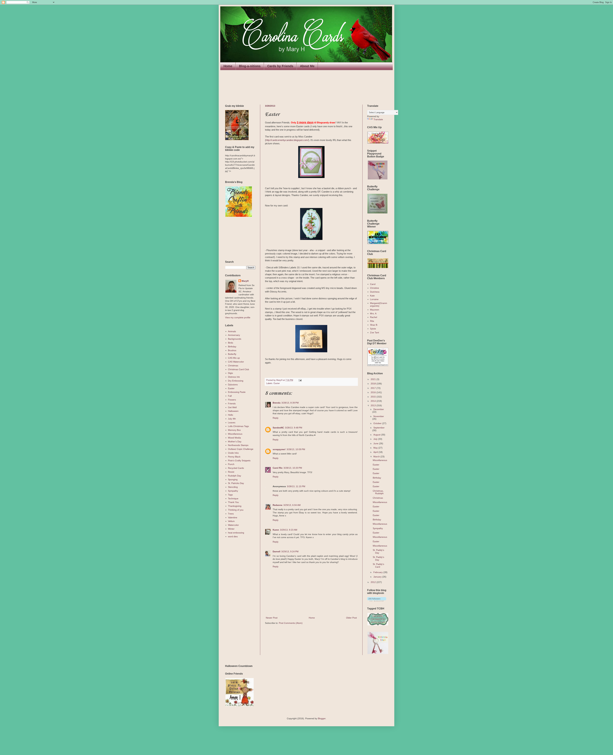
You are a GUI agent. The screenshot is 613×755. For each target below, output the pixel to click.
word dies (233, 536)
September (379, 427)
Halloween (233, 411)
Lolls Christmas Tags (238, 426)
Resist (231, 472)
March (376, 456)
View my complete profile (237, 317)
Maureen (374, 309)
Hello (230, 415)
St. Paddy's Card (378, 565)
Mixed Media (234, 437)
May (375, 447)
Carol (372, 284)
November (378, 416)
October (377, 423)
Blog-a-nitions (250, 66)
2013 (373, 405)
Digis (230, 373)
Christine (374, 288)
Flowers (232, 399)
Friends (232, 403)
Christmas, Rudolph (378, 492)
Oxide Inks (233, 453)
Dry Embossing (235, 380)
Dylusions (233, 384)
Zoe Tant (374, 332)
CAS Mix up (234, 358)
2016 (373, 392)
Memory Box (234, 430)
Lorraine (374, 299)
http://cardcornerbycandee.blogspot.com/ (287, 140)
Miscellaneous (235, 434)
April (375, 452)
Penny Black (234, 456)
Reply (275, 418)
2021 (373, 379)
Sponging (233, 479)
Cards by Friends (280, 66)
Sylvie (373, 328)
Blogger (321, 718)
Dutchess (374, 292)
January (377, 576)
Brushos (232, 350)
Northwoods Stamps (238, 445)
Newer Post (271, 617)
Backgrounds (234, 339)
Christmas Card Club (238, 369)
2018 (373, 383)
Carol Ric (278, 468)
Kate (372, 295)
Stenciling (233, 487)
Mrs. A (373, 313)
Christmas (233, 365)
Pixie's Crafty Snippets (239, 460)
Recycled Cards (236, 468)
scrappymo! (279, 449)
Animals (232, 331)
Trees (231, 513)
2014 (373, 401)
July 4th (232, 418)
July (375, 439)
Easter (277, 383)
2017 (373, 388)
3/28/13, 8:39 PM (290, 402)
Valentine (232, 517)
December (378, 409)
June (376, 443)
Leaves (231, 422)
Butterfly (232, 354)
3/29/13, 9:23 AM (288, 529)
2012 (373, 582)
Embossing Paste (237, 392)
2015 (373, 396)
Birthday (232, 346)
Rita (372, 321)
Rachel (373, 317)
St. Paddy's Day (378, 551)
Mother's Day (234, 441)
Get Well (232, 407)
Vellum (231, 521)
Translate (378, 119)
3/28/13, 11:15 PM (296, 486)
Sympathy (233, 491)
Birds (230, 342)
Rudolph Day (234, 475)
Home (227, 66)
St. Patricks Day (236, 483)
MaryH (245, 281)
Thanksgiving (234, 506)
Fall (230, 396)
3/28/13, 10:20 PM (293, 468)
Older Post (351, 617)
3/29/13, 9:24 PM (290, 551)
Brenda (276, 402)
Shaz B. (374, 325)
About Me (307, 66)
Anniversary (234, 335)
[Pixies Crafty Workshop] (377, 178)
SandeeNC (278, 427)
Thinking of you (235, 510)
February (378, 572)
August (377, 434)
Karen (276, 529)
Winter (231, 529)
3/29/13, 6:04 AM (292, 505)
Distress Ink (234, 377)
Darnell (276, 551)
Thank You (233, 502)
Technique (233, 498)
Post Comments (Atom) (291, 623)
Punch (231, 464)
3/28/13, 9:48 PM (293, 427)
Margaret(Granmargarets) (378, 304)
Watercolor (233, 525)
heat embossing (236, 532)
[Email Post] (300, 380)
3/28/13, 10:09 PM (296, 449)
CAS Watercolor (236, 361)
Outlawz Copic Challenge (240, 449)
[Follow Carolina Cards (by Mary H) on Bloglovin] (376, 600)
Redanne (277, 505)
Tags (230, 494)
